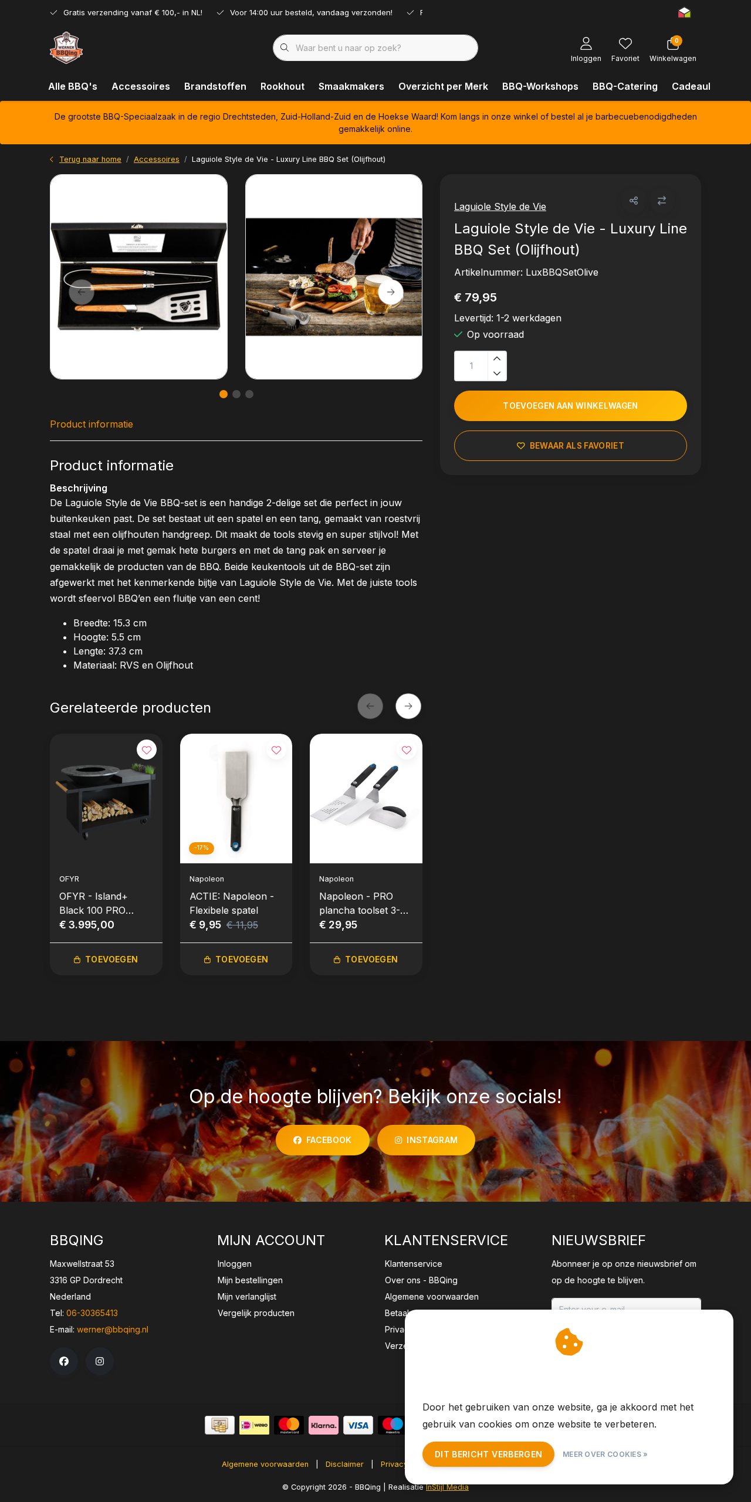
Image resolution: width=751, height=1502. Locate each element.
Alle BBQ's (72, 86)
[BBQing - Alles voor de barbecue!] (66, 47)
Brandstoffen (215, 86)
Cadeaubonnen (707, 86)
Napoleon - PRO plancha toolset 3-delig (359, 903)
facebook (329, 1140)
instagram (432, 1140)
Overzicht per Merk (443, 86)
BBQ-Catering (625, 86)
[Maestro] (393, 1425)
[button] (634, 200)
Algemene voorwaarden (265, 1464)
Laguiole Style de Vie (500, 206)
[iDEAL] (254, 1425)
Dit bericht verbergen (488, 1454)
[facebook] (64, 1361)
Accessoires (140, 86)
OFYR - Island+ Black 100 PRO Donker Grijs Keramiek (93, 903)
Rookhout (283, 86)
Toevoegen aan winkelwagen (570, 406)
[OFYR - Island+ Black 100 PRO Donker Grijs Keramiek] (106, 798)
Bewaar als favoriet (577, 445)
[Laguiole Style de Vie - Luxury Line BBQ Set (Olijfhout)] (139, 276)
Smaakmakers (351, 86)
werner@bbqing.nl (112, 1329)
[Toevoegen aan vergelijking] (662, 200)
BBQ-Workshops (540, 86)
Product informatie (91, 424)
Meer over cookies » (605, 1454)
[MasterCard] (289, 1425)
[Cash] (220, 1425)
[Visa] (358, 1425)
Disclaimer (345, 1464)
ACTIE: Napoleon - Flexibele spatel (232, 903)
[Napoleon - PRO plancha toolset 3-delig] (366, 798)
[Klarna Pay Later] (324, 1425)
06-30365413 (92, 1313)
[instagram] (100, 1361)
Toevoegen (111, 959)
